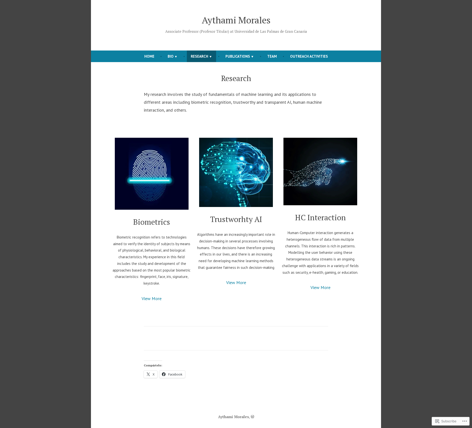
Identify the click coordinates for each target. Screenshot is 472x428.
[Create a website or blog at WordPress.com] (252, 416)
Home (149, 56)
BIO (171, 56)
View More (152, 298)
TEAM (272, 56)
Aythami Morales (236, 20)
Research (199, 56)
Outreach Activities (309, 56)
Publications (237, 56)
